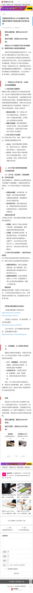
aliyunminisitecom (22, 475)
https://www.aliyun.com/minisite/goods (14, 334)
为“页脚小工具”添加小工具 (16, 581)
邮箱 (6, 556)
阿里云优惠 (20, 467)
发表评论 (17, 27)
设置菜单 (20, 7)
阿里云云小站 (8, 2)
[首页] (30, 580)
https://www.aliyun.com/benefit (11, 325)
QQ (4, 565)
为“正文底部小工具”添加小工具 (16, 520)
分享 (23, 456)
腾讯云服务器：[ (10, 32)
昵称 (6, 552)
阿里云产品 (12, 467)
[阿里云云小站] (16, 590)
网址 (4, 560)
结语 (6, 398)
